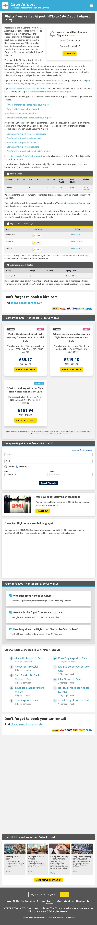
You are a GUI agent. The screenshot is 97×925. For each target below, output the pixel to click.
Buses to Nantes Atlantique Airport (23, 109)
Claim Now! (42, 511)
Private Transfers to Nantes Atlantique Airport (28, 105)
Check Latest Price (25, 369)
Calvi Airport (29, 5)
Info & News (69, 901)
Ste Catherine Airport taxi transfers (23, 147)
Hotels (58, 901)
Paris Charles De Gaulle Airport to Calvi (28, 679)
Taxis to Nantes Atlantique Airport (23, 113)
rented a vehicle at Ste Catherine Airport (28, 88)
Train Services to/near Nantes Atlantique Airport (29, 118)
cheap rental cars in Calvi (26, 724)
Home (8, 901)
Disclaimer (80, 901)
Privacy (90, 901)
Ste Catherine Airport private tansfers (24, 138)
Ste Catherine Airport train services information (28, 151)
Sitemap (49, 903)
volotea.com (72, 203)
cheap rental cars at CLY (26, 302)
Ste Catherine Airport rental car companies (26, 134)
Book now (69, 54)
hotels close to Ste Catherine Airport (25, 156)
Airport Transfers (37, 901)
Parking (50, 901)
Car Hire (24, 901)
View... (8, 871)
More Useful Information (48, 880)
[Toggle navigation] (91, 5)
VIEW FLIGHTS (76, 234)
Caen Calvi (11, 276)
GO (64, 894)
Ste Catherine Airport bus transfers (23, 142)
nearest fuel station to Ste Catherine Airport (51, 91)
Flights (16, 901)
